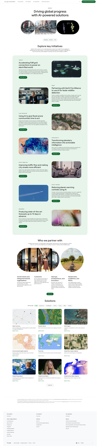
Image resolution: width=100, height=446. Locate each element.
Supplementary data (65, 401)
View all (37, 426)
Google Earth (39, 424)
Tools (55, 39)
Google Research (10, 430)
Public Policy (9, 436)
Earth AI (37, 421)
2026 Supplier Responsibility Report (73, 423)
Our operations (36, 1)
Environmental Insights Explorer (42, 423)
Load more (50, 385)
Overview (9, 416)
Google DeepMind (10, 428)
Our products (20, 1)
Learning (8, 434)
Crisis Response (10, 421)
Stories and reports (46, 1)
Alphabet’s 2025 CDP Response (72, 426)
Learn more (23, 78)
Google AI (9, 426)
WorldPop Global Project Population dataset (60, 399)
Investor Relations (10, 432)
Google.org (9, 424)
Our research (28, 1)
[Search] (80, 2)
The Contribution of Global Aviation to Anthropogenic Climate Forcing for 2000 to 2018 (31, 401)
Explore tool (14, 330)
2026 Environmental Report (89, 1)
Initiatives (46, 39)
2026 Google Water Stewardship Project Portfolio (76, 424)
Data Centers (9, 423)
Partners (51, 39)
